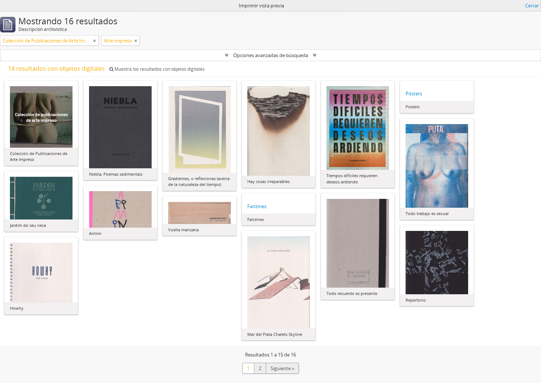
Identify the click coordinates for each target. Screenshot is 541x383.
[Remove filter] (94, 40)
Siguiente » (282, 368)
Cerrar (532, 5)
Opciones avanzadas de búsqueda (270, 55)
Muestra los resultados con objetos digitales (159, 69)
